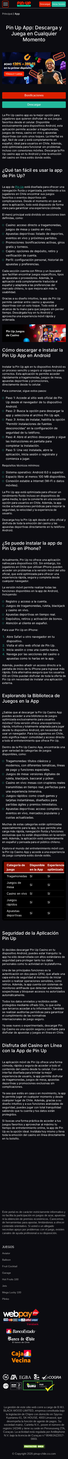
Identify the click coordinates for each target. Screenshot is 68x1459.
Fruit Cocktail (9, 1266)
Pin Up (19, 187)
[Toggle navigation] (5, 4)
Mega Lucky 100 (11, 1292)
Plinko (5, 1298)
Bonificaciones (34, 95)
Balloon (6, 1259)
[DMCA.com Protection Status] (34, 1446)
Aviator (6, 1253)
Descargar (45, 4)
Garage (6, 1272)
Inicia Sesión (58, 4)
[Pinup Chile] (24, 4)
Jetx (4, 1285)
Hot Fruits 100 (10, 1279)
